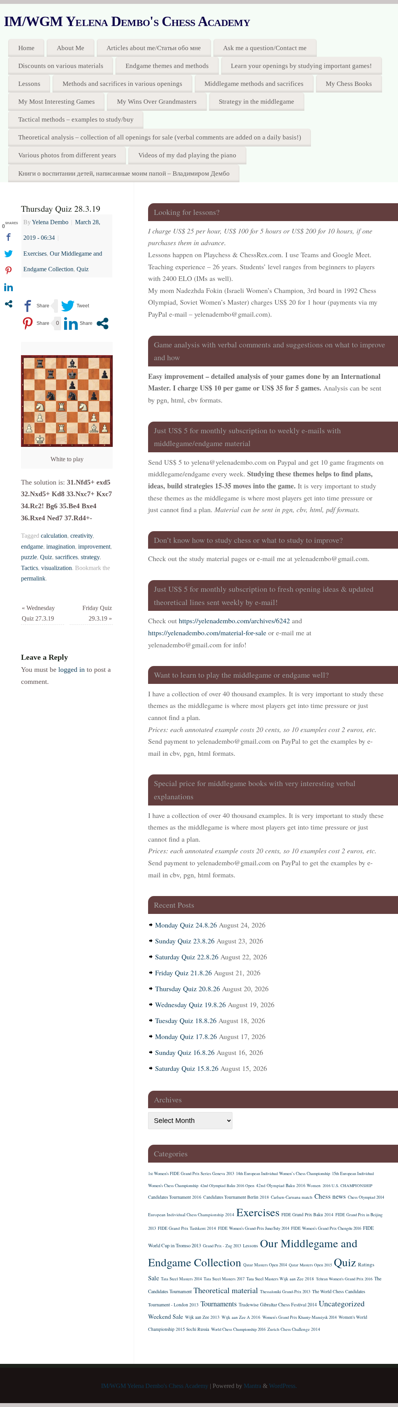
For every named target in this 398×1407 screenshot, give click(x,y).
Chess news (330, 1196)
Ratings (366, 1264)
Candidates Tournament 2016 (174, 1197)
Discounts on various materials (60, 66)
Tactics (29, 568)
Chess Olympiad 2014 (366, 1197)
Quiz (83, 269)
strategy (90, 557)
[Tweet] (75, 306)
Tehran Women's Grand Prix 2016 (344, 1278)
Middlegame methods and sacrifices (254, 83)
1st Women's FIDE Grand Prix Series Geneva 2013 (191, 1173)
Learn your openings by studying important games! (301, 66)
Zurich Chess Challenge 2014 (293, 1329)
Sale (153, 1278)
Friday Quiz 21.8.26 (183, 972)
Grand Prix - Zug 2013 (222, 1245)
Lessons (29, 83)
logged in (71, 669)
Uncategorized (342, 1303)
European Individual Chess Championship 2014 (191, 1214)
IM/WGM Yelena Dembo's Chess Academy (127, 21)
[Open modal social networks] (102, 323)
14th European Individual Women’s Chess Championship (283, 1173)
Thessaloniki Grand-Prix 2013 (285, 1291)
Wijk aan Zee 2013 (202, 1317)
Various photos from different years (67, 155)
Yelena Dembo (50, 222)
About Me (70, 48)
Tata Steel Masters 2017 (224, 1278)
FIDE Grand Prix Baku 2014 (307, 1214)
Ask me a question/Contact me (265, 48)
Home (26, 48)
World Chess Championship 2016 (238, 1329)
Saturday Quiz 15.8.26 (186, 1068)
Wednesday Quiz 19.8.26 (190, 1004)
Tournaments (219, 1303)
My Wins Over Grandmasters (157, 101)
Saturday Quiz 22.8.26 (186, 956)
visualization (56, 568)
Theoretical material (226, 1290)
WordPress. (283, 1386)
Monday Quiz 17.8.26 (186, 1036)
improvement (94, 546)
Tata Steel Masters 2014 (181, 1278)
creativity (81, 535)
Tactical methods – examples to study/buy (76, 119)
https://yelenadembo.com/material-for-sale (207, 632)
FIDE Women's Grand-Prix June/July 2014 (253, 1228)
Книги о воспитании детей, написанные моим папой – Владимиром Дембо (124, 173)
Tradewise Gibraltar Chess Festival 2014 (278, 1304)
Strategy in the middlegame (256, 101)
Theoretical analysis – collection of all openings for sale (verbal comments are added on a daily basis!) (159, 137)
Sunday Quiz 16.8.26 (185, 1052)
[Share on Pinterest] (35, 323)
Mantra (252, 1386)
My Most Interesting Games (56, 101)
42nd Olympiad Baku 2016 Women (288, 1185)
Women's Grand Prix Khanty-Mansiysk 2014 (299, 1317)
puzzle (29, 557)
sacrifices (66, 557)
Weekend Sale (165, 1316)
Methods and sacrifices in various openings (122, 83)
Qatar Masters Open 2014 (265, 1265)
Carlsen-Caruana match (291, 1197)
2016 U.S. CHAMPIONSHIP (347, 1185)
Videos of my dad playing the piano (187, 155)
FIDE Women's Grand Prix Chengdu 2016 (326, 1228)
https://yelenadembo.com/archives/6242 (234, 620)
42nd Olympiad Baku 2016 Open (227, 1185)
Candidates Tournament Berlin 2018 (236, 1197)
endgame (32, 546)
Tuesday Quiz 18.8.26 (185, 1020)
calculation (54, 535)
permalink (33, 578)
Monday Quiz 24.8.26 (186, 924)
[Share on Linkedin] (78, 323)
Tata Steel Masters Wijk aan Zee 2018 (280, 1278)
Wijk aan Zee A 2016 (241, 1317)
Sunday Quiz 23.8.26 (185, 940)
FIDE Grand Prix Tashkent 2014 (187, 1228)
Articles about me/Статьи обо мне (153, 48)
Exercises (35, 253)
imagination (60, 546)
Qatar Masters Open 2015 (310, 1265)
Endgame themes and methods (167, 66)
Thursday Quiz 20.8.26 (187, 988)
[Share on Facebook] (35, 306)
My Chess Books (349, 83)
